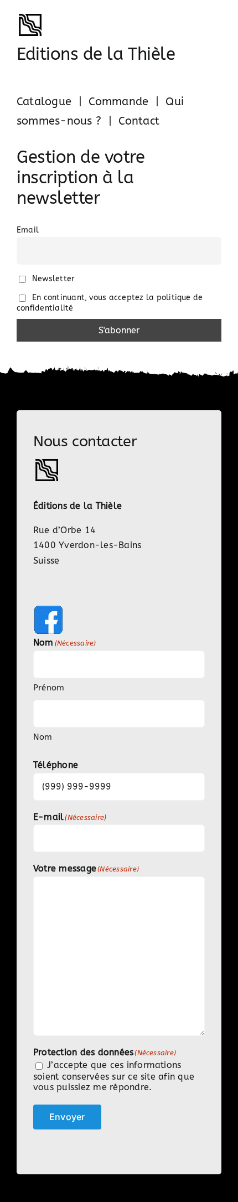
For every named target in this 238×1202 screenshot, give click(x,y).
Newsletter (52, 278)
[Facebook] (48, 608)
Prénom (48, 688)
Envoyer (67, 1116)
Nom (43, 737)
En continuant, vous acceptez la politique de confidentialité (110, 303)
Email (28, 230)
